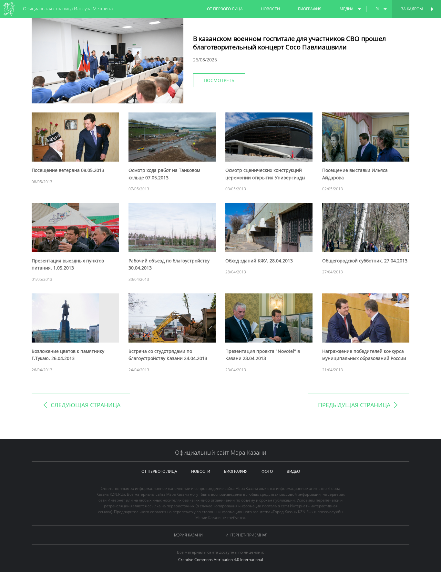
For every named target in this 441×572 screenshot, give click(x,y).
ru (378, 9)
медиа (347, 9)
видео (293, 471)
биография (310, 9)
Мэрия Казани (188, 535)
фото (267, 471)
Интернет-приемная (246, 535)
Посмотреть (219, 80)
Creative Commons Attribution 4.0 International (220, 559)
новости (270, 9)
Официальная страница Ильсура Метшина (68, 8)
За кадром (412, 9)
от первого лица (225, 9)
